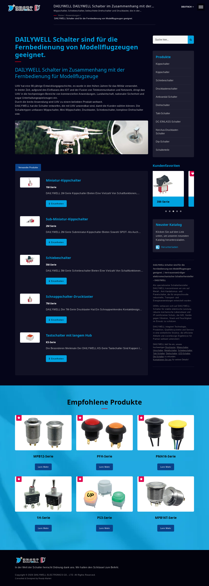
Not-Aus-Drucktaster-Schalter (167, 132)
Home (61, 15)
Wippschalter (182, 347)
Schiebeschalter (164, 80)
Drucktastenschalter (166, 88)
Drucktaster (170, 347)
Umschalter (158, 350)
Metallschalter (170, 350)
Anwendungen (73, 15)
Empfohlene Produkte (104, 402)
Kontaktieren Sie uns (162, 359)
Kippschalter (162, 64)
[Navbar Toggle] (201, 7)
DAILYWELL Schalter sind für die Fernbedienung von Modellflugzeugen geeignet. (93, 18)
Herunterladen (169, 247)
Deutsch (186, 7)
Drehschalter (163, 105)
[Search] (191, 40)
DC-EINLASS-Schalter (168, 121)
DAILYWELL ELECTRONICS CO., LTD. (54, 575)
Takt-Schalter (163, 113)
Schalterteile (162, 150)
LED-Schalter (184, 353)
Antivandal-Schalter (166, 97)
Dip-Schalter (162, 141)
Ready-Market (45, 578)
